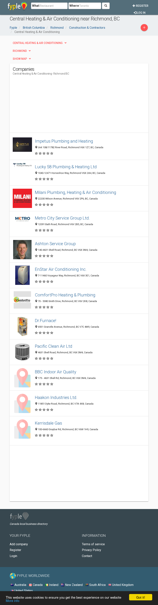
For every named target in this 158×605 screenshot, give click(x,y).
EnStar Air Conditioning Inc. (61, 269)
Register (141, 5)
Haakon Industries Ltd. (56, 397)
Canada (37, 585)
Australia (20, 585)
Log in (140, 12)
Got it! (140, 597)
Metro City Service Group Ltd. (62, 217)
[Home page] (17, 6)
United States (23, 590)
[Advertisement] (45, 106)
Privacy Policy (91, 550)
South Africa (97, 585)
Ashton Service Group (55, 243)
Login (13, 556)
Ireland (53, 585)
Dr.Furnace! (45, 320)
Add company (19, 544)
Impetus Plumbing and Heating (64, 141)
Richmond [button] (20, 50)
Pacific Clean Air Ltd (53, 346)
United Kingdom (122, 585)
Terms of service (93, 544)
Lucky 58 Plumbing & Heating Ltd (66, 166)
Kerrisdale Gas (48, 423)
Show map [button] (20, 58)
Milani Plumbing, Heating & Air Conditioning (75, 192)
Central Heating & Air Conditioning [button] (38, 43)
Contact (87, 556)
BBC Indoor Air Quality (55, 371)
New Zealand (73, 585)
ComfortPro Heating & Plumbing (65, 294)
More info (12, 600)
